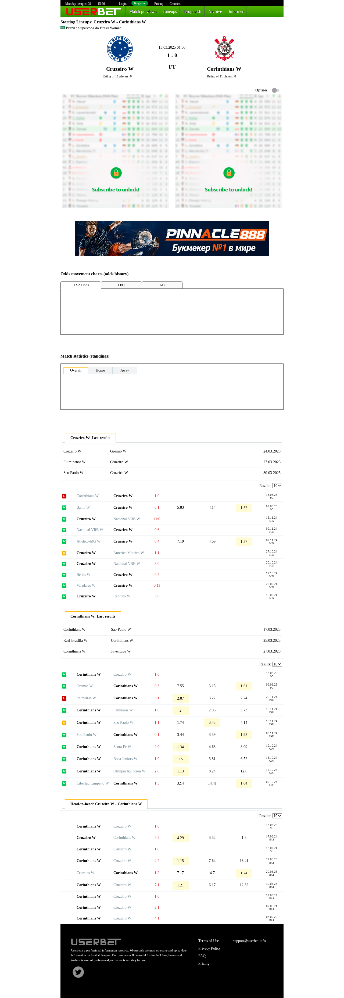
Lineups (170, 11)
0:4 (157, 541)
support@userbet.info (249, 941)
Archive (215, 11)
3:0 (157, 596)
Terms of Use (208, 941)
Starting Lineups (75, 21)
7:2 (157, 838)
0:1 (157, 507)
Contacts (175, 4)
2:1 (157, 908)
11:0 (157, 519)
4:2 (157, 861)
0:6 (157, 530)
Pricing (158, 4)
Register (139, 3)
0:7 (157, 575)
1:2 (157, 873)
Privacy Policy (209, 948)
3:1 (157, 698)
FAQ (202, 956)
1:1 (157, 553)
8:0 (157, 564)
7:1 (157, 885)
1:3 (157, 783)
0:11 (157, 585)
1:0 (157, 496)
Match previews (142, 11)
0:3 (157, 686)
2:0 (157, 747)
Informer (236, 11)
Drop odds (193, 11)
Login (123, 4)
